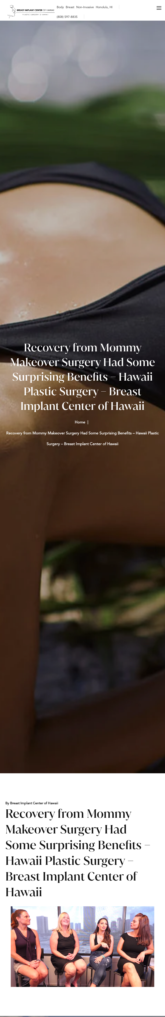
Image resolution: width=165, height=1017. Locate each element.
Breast (70, 7)
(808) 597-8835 (67, 17)
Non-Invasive (85, 7)
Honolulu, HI (104, 7)
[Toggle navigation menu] (159, 7)
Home (80, 422)
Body (60, 7)
